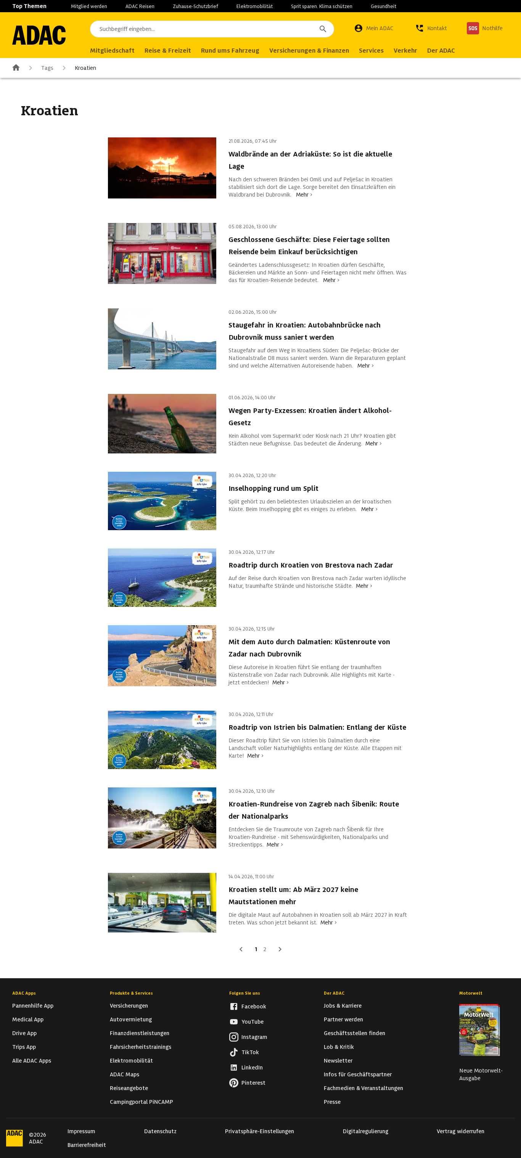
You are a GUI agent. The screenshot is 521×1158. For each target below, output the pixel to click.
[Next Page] (280, 949)
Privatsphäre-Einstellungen (259, 1131)
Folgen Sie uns (244, 993)
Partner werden (343, 1019)
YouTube (252, 1021)
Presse (332, 1101)
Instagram (254, 1037)
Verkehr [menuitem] (405, 51)
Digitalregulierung (365, 1131)
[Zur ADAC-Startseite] (39, 35)
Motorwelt (470, 993)
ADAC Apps (24, 993)
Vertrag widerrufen (460, 1131)
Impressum (81, 1131)
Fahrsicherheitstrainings (140, 1046)
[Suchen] (323, 29)
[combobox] (212, 29)
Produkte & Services (131, 993)
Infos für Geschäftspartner (358, 1074)
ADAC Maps (124, 1074)
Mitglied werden (89, 6)
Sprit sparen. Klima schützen (321, 6)
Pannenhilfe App (32, 1005)
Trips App (24, 1046)
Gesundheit (383, 6)
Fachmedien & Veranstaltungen (363, 1088)
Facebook (253, 1006)
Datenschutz (160, 1131)
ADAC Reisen (139, 6)
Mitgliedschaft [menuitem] (112, 51)
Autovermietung (131, 1019)
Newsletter (338, 1060)
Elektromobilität (254, 6)
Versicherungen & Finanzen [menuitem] (309, 51)
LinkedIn (252, 1067)
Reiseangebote (129, 1088)
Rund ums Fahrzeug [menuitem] (230, 51)
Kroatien (85, 68)
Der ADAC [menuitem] (441, 51)
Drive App (24, 1033)
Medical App (27, 1019)
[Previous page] (241, 949)
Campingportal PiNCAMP (141, 1101)
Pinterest (253, 1082)
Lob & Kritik (339, 1046)
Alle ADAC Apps (31, 1060)
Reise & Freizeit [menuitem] (168, 51)
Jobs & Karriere (343, 1005)
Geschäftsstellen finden (354, 1033)
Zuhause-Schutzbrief (195, 6)
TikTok (250, 1052)
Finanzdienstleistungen (139, 1033)
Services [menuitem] (371, 51)
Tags (47, 68)
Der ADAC (334, 993)
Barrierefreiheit (87, 1145)
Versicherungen (129, 1005)
